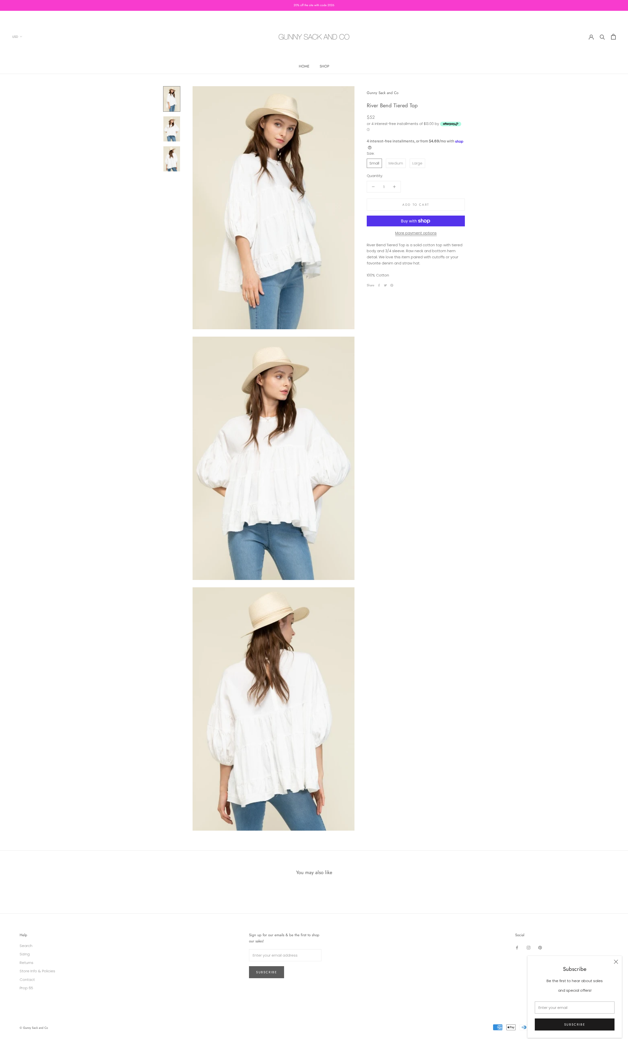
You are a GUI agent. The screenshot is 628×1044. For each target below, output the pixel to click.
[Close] (616, 962)
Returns (26, 962)
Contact (27, 979)
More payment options (416, 232)
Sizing (25, 954)
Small (374, 163)
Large (417, 163)
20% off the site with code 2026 (314, 5)
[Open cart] (613, 37)
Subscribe (574, 1024)
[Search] (602, 36)
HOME (304, 66)
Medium (396, 163)
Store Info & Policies (37, 971)
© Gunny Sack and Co (34, 1028)
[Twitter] (385, 285)
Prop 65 (26, 987)
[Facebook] (379, 285)
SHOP (324, 66)
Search (26, 945)
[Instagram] (528, 948)
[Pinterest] (391, 285)
